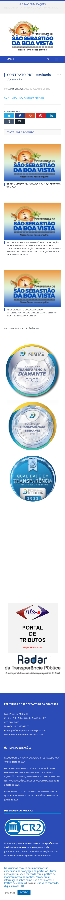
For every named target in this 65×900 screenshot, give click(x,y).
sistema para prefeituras (45, 843)
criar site (24, 843)
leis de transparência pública (19, 855)
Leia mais (31, 882)
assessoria (27, 847)
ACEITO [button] (24, 892)
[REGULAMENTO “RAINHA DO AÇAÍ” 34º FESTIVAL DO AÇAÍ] (32, 162)
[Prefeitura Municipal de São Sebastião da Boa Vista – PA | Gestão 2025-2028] (32, 35)
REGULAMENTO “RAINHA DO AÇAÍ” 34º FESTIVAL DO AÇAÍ (31, 757)
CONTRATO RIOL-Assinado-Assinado (24, 97)
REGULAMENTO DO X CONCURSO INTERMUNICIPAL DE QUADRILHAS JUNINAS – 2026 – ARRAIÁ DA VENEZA (32, 312)
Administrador (16, 89)
